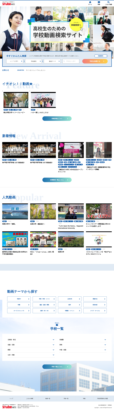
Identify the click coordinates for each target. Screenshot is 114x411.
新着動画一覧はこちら (57, 180)
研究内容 (95, 304)
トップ (11, 398)
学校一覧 (66, 398)
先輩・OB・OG (44, 310)
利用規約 (110, 405)
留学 (70, 304)
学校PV (19, 299)
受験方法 (95, 299)
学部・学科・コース (44, 299)
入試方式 (69, 299)
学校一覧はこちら (57, 366)
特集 (84, 398)
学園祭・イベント (69, 310)
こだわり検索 (29, 398)
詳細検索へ (101, 56)
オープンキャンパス (19, 310)
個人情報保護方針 (102, 405)
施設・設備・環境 (44, 304)
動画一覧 (47, 398)
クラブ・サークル (95, 310)
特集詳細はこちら (57, 118)
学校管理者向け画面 (102, 398)
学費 (19, 304)
